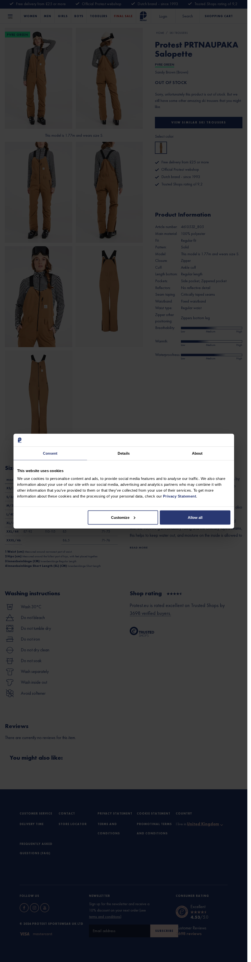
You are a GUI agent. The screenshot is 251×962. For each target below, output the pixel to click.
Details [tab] (124, 453)
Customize (120, 517)
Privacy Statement (179, 496)
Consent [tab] (50, 453)
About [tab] (197, 453)
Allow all (195, 517)
